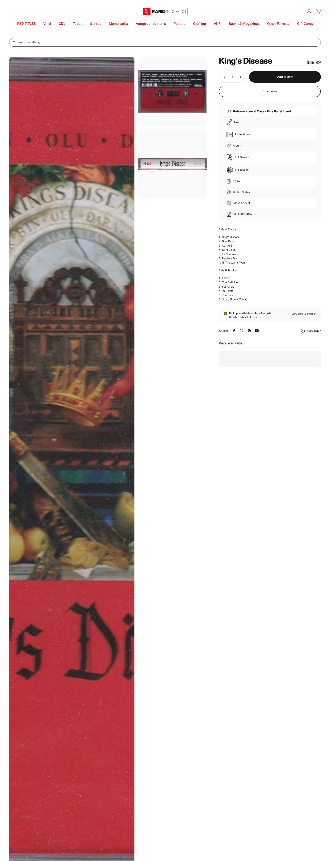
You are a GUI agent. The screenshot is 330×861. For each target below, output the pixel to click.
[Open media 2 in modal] (172, 91)
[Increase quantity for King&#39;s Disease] (241, 76)
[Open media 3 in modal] (172, 163)
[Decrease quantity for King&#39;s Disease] (223, 76)
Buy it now (270, 91)
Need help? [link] (314, 330)
